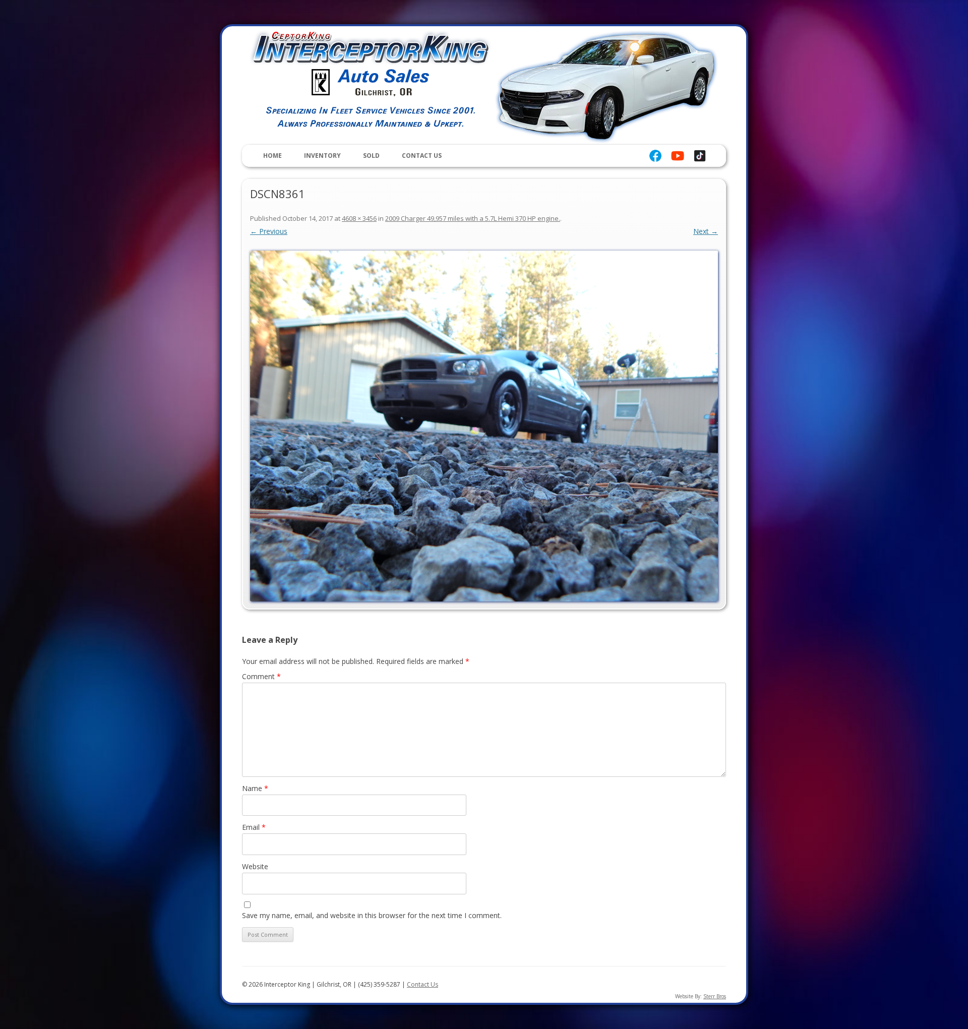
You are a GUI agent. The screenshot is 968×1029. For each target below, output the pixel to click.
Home (272, 155)
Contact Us (422, 155)
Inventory (322, 155)
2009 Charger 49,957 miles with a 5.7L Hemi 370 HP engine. (472, 218)
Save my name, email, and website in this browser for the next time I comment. (372, 915)
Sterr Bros (714, 996)
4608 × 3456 (359, 218)
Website (255, 866)
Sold (371, 155)
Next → (705, 231)
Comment (261, 676)
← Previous (268, 231)
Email (254, 827)
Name (255, 788)
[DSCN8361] (484, 426)
